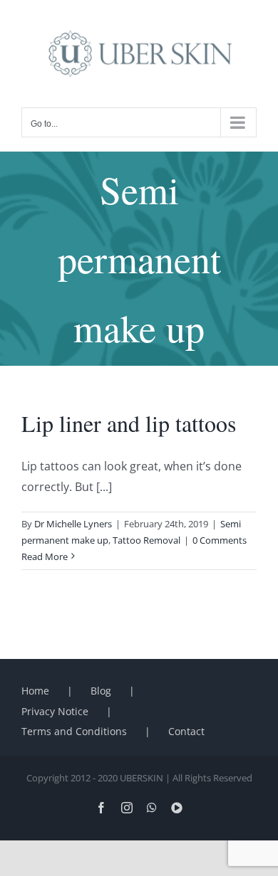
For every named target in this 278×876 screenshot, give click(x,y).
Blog (101, 690)
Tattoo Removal (146, 540)
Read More (44, 556)
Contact (186, 731)
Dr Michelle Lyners (73, 523)
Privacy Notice (54, 711)
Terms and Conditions (74, 731)
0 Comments (219, 540)
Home (35, 690)
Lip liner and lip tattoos (128, 423)
